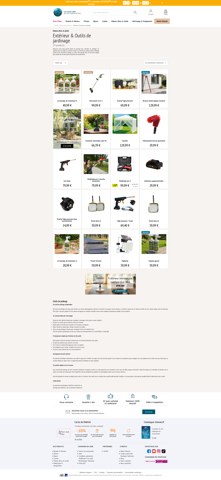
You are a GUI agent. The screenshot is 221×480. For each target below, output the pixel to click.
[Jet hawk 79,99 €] (67, 165)
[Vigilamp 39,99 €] (125, 245)
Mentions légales (86, 472)
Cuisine (104, 21)
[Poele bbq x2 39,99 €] (96, 205)
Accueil (56, 25)
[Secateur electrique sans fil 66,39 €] (96, 125)
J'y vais (154, 438)
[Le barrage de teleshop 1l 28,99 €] (67, 245)
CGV (95, 472)
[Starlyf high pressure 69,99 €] (125, 85)
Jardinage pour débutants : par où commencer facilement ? (68, 388)
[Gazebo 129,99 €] (125, 125)
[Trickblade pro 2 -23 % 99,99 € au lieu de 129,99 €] (125, 165)
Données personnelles (115, 472)
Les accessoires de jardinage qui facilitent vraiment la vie (67, 385)
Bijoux (95, 21)
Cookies (102, 472)
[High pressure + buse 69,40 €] (125, 205)
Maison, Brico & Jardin (119, 21)
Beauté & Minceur (73, 21)
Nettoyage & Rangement (142, 21)
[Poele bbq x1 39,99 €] (154, 205)
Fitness (86, 21)
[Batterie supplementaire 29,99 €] (154, 165)
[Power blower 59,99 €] (96, 245)
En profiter (78, 439)
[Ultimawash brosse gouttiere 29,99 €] (154, 125)
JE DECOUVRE (67, 146)
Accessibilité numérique (133, 472)
